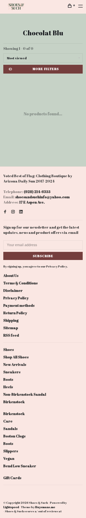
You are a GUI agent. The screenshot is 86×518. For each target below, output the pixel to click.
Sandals (10, 428)
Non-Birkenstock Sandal (24, 394)
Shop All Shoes (15, 357)
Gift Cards (12, 477)
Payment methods (18, 305)
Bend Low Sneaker (19, 466)
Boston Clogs (14, 436)
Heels (8, 386)
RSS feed (11, 335)
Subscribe (43, 256)
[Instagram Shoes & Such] (13, 211)
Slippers (10, 451)
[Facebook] (5, 211)
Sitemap (10, 327)
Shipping (11, 320)
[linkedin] (21, 211)
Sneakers (11, 372)
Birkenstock (14, 401)
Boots (8, 379)
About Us (10, 275)
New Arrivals (14, 364)
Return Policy (15, 312)
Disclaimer (13, 290)
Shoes (8, 349)
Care (8, 421)
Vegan (8, 458)
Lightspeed (11, 507)
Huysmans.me (45, 507)
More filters (46, 69)
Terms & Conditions (20, 283)
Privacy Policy (16, 298)
